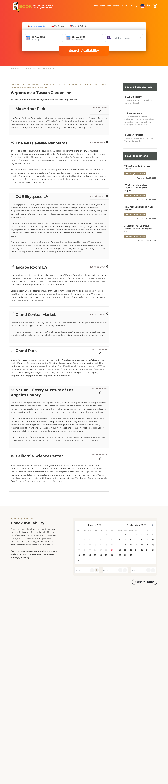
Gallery (134, 6)
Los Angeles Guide (135, 173)
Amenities (124, 6)
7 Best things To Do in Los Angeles (137, 167)
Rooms (77, 570)
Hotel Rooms (98, 6)
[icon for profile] (155, 6)
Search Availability (84, 50)
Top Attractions (134, 113)
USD (149, 6)
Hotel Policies (112, 6)
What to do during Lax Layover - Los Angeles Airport (135, 188)
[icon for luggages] (142, 6)
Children (135, 570)
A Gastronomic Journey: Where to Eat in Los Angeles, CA (138, 229)
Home (16, 68)
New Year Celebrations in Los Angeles (138, 208)
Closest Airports (134, 135)
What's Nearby (134, 97)
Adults (105, 570)
